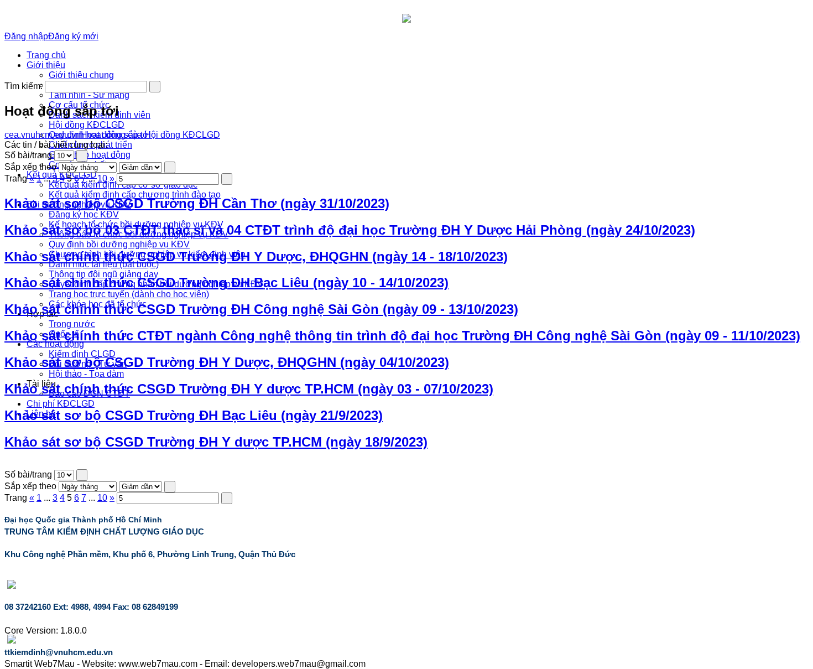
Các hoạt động (55, 344)
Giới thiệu (46, 65)
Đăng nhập (26, 36)
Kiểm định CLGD (82, 354)
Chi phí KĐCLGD (61, 403)
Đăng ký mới (73, 36)
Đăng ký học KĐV (84, 214)
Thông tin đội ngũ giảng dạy (103, 274)
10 (102, 178)
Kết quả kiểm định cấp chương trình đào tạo (135, 194)
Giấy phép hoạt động (90, 154)
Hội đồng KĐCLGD (86, 124)
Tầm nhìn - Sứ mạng (89, 95)
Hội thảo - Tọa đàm (86, 373)
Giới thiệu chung (81, 75)
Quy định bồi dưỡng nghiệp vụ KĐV (119, 244)
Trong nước (72, 324)
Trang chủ (46, 55)
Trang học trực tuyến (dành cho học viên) (129, 294)
